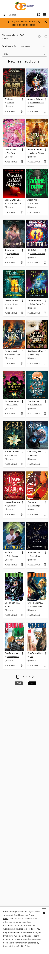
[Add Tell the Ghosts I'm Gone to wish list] (22, 313)
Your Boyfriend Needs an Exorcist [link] (35, 301)
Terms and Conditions (13, 915)
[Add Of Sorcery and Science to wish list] (45, 464)
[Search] (4, 15)
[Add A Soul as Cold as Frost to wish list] (45, 565)
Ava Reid (10, 103)
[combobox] (18, 15)
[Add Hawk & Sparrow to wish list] (22, 514)
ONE (8, 606)
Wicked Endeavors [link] (13, 452)
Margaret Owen (13, 254)
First (19, 683)
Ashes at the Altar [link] (35, 149)
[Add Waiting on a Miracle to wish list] (22, 414)
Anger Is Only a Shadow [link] (35, 99)
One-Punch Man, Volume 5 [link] (13, 653)
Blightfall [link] (31, 250)
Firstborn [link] (31, 502)
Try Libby (10, 21)
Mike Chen (34, 455)
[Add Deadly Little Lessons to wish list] (22, 212)
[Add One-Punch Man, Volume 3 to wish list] (22, 615)
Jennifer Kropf (35, 556)
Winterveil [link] (9, 99)
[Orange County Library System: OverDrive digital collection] (24, 5)
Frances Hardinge (13, 354)
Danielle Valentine (14, 203)
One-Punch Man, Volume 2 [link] (35, 603)
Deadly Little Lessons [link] (13, 200)
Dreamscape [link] (10, 149)
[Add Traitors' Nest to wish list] (22, 363)
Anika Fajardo (12, 405)
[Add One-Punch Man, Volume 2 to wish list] (45, 615)
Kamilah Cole (12, 455)
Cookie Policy (23, 946)
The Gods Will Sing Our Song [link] (35, 401)
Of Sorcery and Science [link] (35, 452)
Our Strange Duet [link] (35, 351)
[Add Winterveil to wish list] (22, 111)
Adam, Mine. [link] (33, 200)
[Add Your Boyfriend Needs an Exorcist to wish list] (45, 313)
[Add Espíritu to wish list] (22, 565)
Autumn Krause (36, 405)
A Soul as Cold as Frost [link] (35, 552)
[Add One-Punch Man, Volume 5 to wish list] (22, 665)
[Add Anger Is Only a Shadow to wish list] (45, 111)
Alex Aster (11, 153)
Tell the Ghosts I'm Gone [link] (13, 301)
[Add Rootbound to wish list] (22, 263)
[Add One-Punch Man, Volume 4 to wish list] (45, 665)
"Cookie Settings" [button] (22, 936)
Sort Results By (9, 46)
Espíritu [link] (8, 552)
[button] (39, 37)
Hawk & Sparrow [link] (12, 502)
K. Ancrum (34, 203)
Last (32, 683)
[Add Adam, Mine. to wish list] (45, 212)
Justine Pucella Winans (37, 304)
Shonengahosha (36, 606)
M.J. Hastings (35, 506)
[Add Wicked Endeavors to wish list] (22, 464)
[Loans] (38, 15)
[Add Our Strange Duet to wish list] (45, 363)
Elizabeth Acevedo (37, 103)
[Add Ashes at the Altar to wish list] (45, 162)
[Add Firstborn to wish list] (45, 514)
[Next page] (33, 676)
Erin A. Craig (34, 354)
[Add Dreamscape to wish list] (22, 162)
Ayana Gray (11, 506)
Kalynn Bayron (12, 304)
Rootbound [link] (10, 250)
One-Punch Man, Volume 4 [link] (35, 653)
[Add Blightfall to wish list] (45, 263)
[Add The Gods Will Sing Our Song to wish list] (45, 414)
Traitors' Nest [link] (11, 351)
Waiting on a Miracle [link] (13, 401)
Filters (7, 54)
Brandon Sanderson (37, 254)
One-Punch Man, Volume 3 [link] (13, 603)
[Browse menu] (44, 14)
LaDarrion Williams (37, 153)
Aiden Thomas (12, 556)
